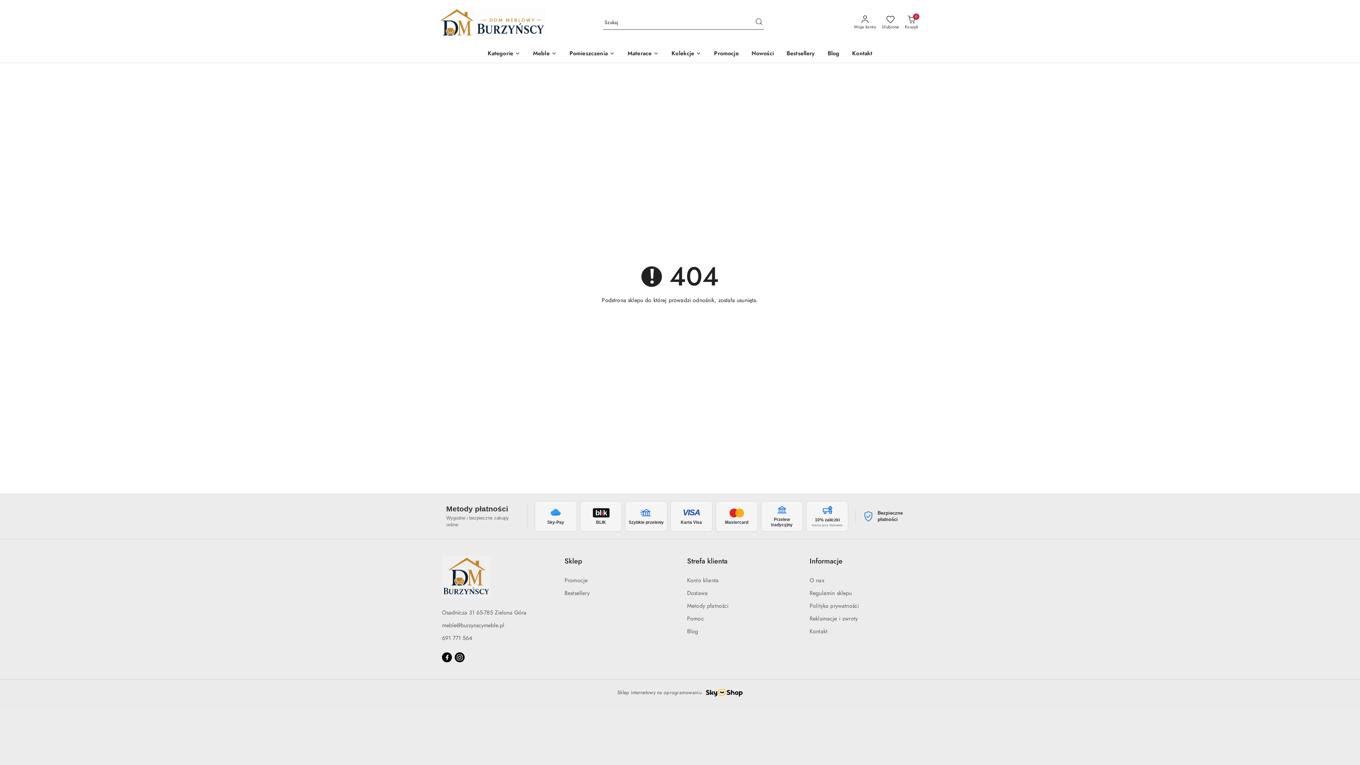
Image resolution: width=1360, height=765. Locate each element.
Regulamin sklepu (831, 593)
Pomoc (695, 618)
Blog (692, 631)
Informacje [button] (826, 561)
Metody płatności (708, 606)
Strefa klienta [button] (707, 561)
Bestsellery (577, 593)
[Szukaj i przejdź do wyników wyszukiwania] (759, 22)
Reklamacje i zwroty (834, 618)
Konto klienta (703, 580)
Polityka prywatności (834, 606)
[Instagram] (460, 657)
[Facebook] (447, 657)
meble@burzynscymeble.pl (473, 625)
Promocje (576, 580)
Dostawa (697, 593)
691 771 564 (457, 638)
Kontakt (818, 631)
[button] (504, 54)
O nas (817, 580)
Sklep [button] (573, 561)
